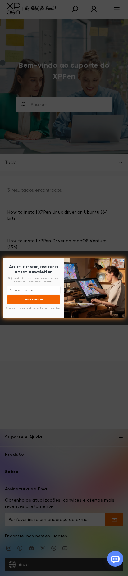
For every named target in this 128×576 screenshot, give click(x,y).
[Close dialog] (122, 260)
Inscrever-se (34, 299)
